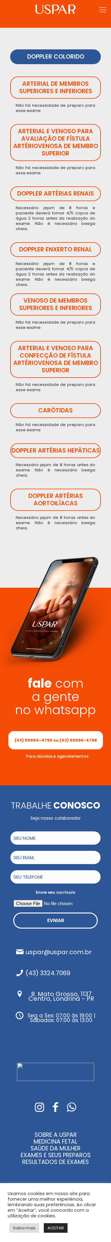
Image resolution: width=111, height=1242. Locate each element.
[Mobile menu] (102, 10)
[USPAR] (55, 7)
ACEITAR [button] (55, 1228)
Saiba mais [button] (24, 1228)
